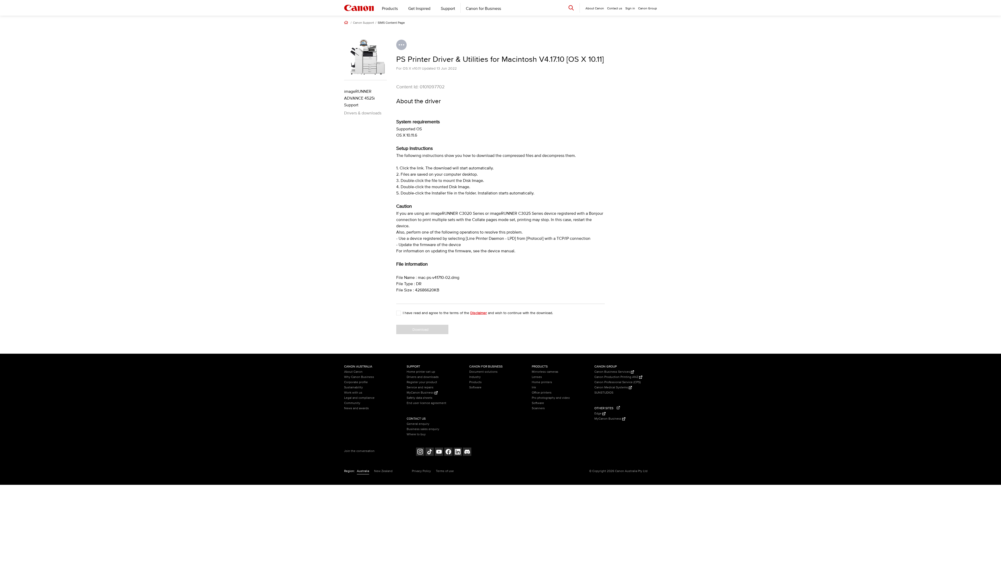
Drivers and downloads (423, 377)
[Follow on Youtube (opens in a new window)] (439, 452)
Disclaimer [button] (478, 313)
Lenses (537, 377)
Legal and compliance (359, 398)
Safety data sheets (419, 398)
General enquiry (418, 424)
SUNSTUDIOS (603, 393)
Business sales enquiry (423, 429)
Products (390, 8)
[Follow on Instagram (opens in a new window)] (420, 452)
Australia (363, 471)
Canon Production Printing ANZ (616, 377)
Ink (534, 387)
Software (475, 387)
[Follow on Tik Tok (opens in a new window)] (429, 452)
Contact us (614, 8)
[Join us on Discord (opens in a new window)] (467, 452)
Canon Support (363, 23)
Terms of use (445, 471)
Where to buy (416, 434)
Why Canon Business (359, 377)
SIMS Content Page (391, 23)
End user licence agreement (426, 403)
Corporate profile (356, 382)
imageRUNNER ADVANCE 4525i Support (359, 98)
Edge (598, 413)
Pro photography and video (551, 398)
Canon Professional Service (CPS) (617, 382)
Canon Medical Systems (611, 387)
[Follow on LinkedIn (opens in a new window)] (458, 452)
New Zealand (383, 471)
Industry (475, 377)
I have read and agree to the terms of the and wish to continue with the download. (478, 313)
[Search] (571, 8)
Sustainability (353, 387)
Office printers (542, 393)
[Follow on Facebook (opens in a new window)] (448, 452)
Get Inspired (419, 8)
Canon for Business (483, 8)
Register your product (422, 382)
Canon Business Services (612, 372)
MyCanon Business (421, 393)
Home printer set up (421, 372)
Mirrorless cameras (545, 372)
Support (448, 8)
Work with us (353, 393)
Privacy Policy (421, 471)
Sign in (630, 8)
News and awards (356, 408)
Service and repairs (420, 387)
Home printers (542, 382)
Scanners (538, 408)
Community (352, 403)
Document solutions (483, 372)
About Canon (353, 372)
